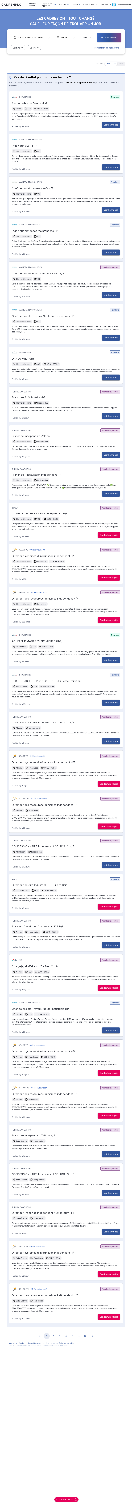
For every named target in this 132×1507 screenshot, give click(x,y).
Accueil (12, 1343)
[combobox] (32, 37)
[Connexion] (114, 5)
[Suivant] (92, 1336)
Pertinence (111, 64)
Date (121, 64)
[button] (49, 37)
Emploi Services (34, 1343)
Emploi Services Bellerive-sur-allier (60, 1343)
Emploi (21, 1343)
